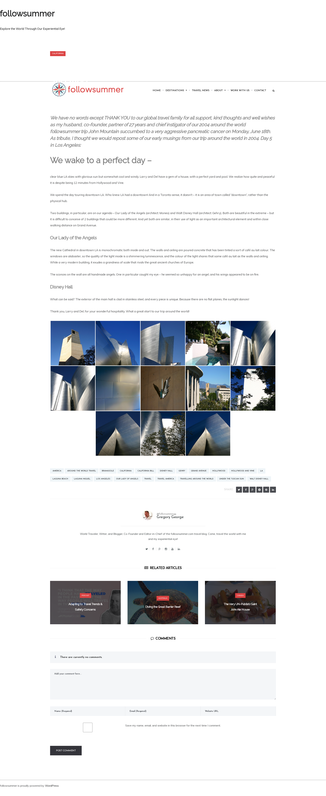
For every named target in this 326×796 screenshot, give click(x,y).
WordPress (52, 785)
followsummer (27, 13)
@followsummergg (166, 514)
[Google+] (159, 549)
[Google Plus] (253, 490)
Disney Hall (166, 471)
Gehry (182, 471)
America (57, 471)
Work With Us (240, 90)
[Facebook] (246, 490)
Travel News (200, 90)
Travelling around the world (196, 479)
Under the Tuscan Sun (231, 479)
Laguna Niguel (82, 479)
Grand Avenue (198, 471)
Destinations (175, 90)
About (218, 90)
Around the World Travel (81, 471)
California (58, 54)
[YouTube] (172, 549)
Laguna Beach (60, 479)
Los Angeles (103, 479)
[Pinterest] (266, 490)
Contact (260, 90)
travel (147, 479)
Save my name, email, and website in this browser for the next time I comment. (173, 725)
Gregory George (170, 517)
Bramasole (108, 471)
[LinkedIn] (273, 490)
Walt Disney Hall (259, 479)
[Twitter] (239, 490)
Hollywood (218, 471)
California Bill (146, 471)
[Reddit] (259, 490)
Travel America (165, 479)
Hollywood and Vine (242, 471)
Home (157, 90)
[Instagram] (166, 549)
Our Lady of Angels (127, 479)
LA (261, 471)
